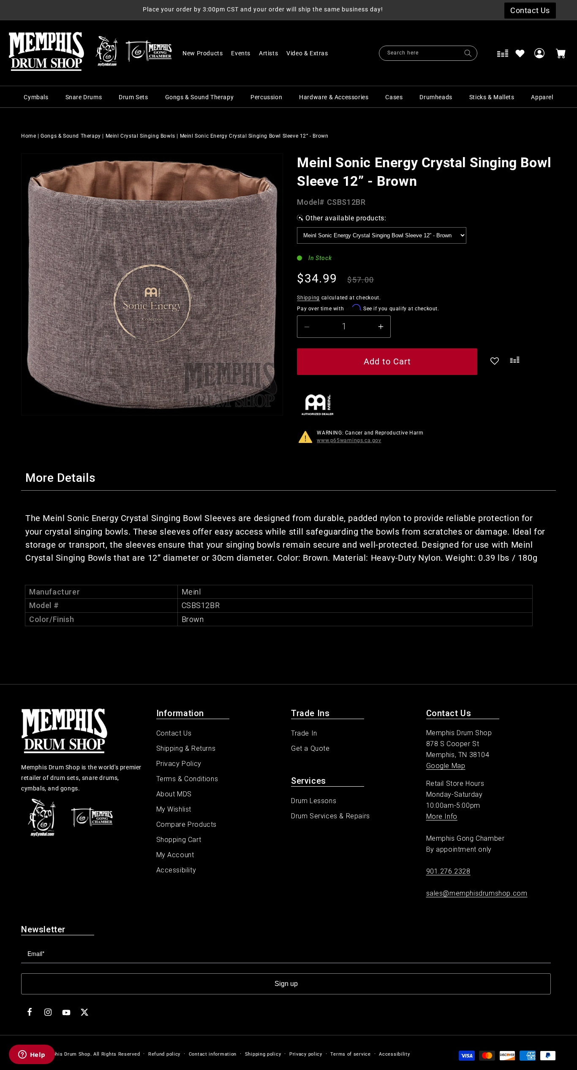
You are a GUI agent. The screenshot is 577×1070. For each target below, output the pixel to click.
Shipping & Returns (186, 748)
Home (28, 136)
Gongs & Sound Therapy (71, 136)
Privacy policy (305, 1054)
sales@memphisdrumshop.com (477, 893)
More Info (441, 816)
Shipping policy (263, 1054)
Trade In (304, 733)
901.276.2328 (448, 871)
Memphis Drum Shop (65, 1054)
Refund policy (164, 1054)
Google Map (445, 766)
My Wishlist (174, 809)
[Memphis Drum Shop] (106, 53)
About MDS (174, 794)
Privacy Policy (178, 764)
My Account (175, 855)
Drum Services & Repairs (330, 816)
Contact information (213, 1054)
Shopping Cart (178, 840)
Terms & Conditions (187, 779)
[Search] (468, 53)
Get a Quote (310, 748)
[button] (311, 53)
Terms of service (350, 1054)
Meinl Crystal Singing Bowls (140, 136)
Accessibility (176, 870)
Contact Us (174, 733)
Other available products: (345, 218)
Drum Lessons (313, 801)
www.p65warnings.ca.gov (349, 440)
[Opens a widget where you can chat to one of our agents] (31, 1055)
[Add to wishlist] (520, 53)
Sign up (286, 983)
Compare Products (186, 824)
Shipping (308, 298)
